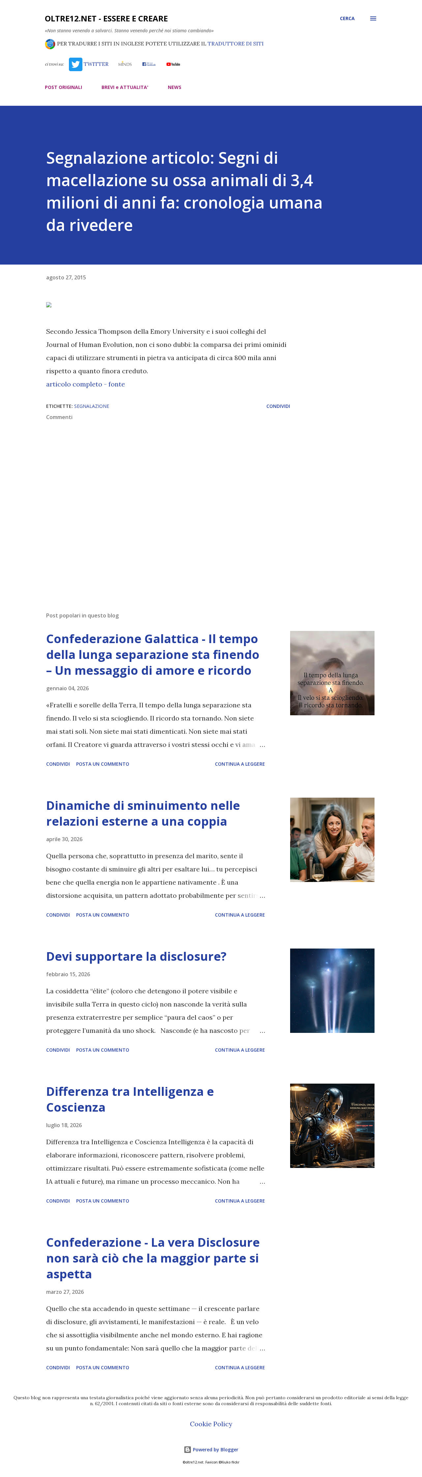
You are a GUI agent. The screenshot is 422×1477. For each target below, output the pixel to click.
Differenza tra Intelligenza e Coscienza (130, 1099)
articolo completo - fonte (85, 384)
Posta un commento (102, 764)
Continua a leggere (240, 764)
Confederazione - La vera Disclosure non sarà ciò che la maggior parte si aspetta (153, 1258)
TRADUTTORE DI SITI (236, 43)
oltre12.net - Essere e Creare (106, 18)
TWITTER (95, 64)
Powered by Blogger (215, 1449)
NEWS (174, 87)
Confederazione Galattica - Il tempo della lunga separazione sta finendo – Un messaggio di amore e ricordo (152, 654)
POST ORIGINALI (63, 87)
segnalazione (91, 406)
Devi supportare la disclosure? (136, 956)
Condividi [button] (278, 406)
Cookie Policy (211, 1424)
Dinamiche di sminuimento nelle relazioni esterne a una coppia (143, 813)
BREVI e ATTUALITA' (125, 87)
